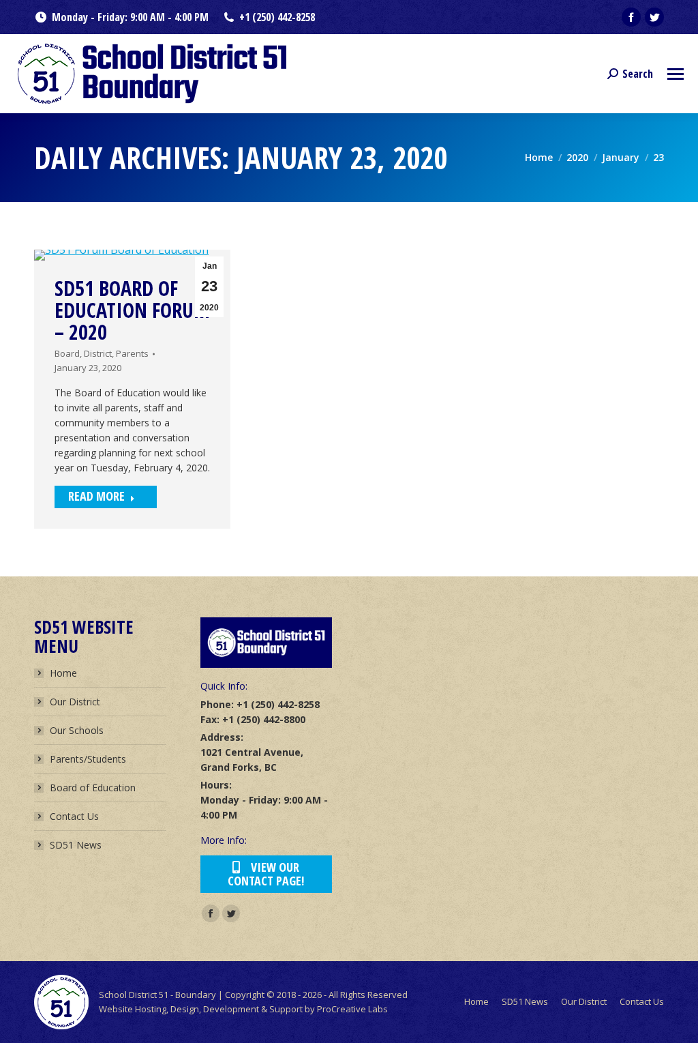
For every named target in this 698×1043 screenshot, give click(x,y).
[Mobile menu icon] (675, 74)
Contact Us (74, 816)
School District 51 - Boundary (157, 994)
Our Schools (77, 730)
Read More (96, 496)
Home (63, 672)
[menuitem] (476, 1002)
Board (67, 353)
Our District (75, 701)
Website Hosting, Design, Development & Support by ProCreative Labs (243, 1009)
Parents (132, 353)
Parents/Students (88, 758)
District (98, 353)
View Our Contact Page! (266, 874)
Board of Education (93, 787)
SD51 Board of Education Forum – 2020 (132, 310)
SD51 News (76, 844)
